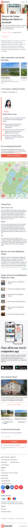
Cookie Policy (18, 447)
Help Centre (3, 509)
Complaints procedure (6, 511)
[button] (14, 179)
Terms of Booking (20, 518)
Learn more (18, 152)
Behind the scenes (15, 462)
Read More (24, 269)
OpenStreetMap (4, 162)
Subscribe (14, 441)
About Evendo (14, 459)
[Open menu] (26, 2)
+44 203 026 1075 (5, 481)
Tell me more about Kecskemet (14, 404)
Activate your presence (14, 155)
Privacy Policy (11, 518)
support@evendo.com (6, 483)
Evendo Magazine (5, 464)
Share (5, 36)
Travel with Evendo (5, 459)
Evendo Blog (4, 462)
